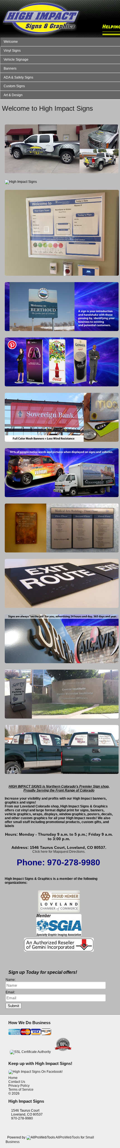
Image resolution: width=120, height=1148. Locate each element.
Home (13, 1078)
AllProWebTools (68, 1137)
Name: (11, 980)
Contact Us (16, 1082)
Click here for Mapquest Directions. (58, 852)
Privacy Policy (19, 1086)
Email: (10, 992)
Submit (13, 1006)
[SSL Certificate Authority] (30, 1052)
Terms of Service (20, 1090)
